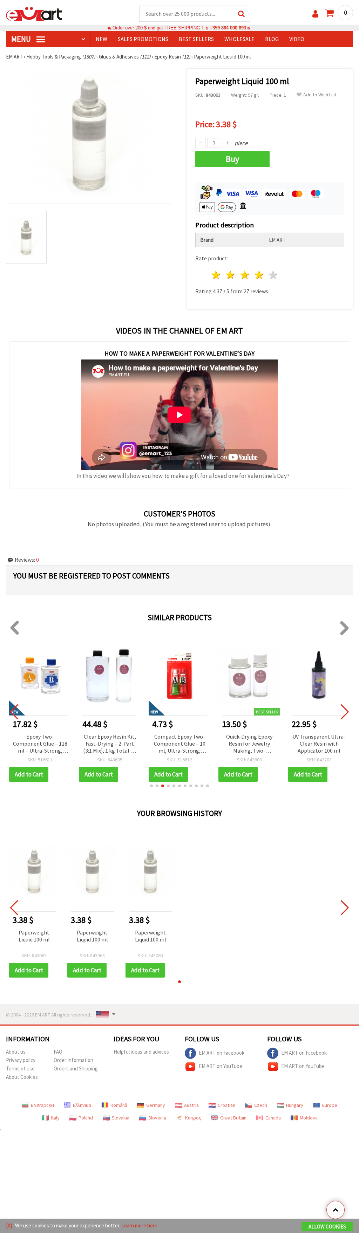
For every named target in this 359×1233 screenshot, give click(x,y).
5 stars (273, 275)
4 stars (259, 275)
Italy (55, 1118)
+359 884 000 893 (228, 27)
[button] (151, 786)
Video (296, 38)
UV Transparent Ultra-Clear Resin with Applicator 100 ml (319, 743)
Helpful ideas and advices (141, 1051)
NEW (101, 38)
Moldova (309, 1118)
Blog (272, 38)
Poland (86, 1118)
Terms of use (20, 1068)
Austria (191, 1105)
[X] (9, 1225)
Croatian (226, 1105)
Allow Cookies (327, 1226)
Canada (273, 1118)
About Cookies (22, 1077)
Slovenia (157, 1118)
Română (118, 1105)
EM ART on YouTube (220, 1066)
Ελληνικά (82, 1105)
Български (42, 1105)
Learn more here (139, 1225)
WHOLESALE (239, 38)
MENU (21, 39)
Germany (155, 1105)
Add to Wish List (320, 94)
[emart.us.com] (34, 13)
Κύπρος (193, 1118)
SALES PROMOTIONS (143, 38)
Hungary (294, 1105)
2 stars (231, 275)
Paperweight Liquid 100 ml (34, 936)
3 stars (245, 275)
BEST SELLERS (196, 38)
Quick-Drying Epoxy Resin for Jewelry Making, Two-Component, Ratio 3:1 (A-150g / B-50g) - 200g (249, 744)
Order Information (73, 1060)
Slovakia (120, 1118)
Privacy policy (20, 1060)
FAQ (58, 1051)
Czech (260, 1105)
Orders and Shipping (76, 1068)
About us (16, 1051)
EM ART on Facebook (221, 1052)
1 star (216, 275)
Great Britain (233, 1118)
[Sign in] (315, 13)
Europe (329, 1105)
